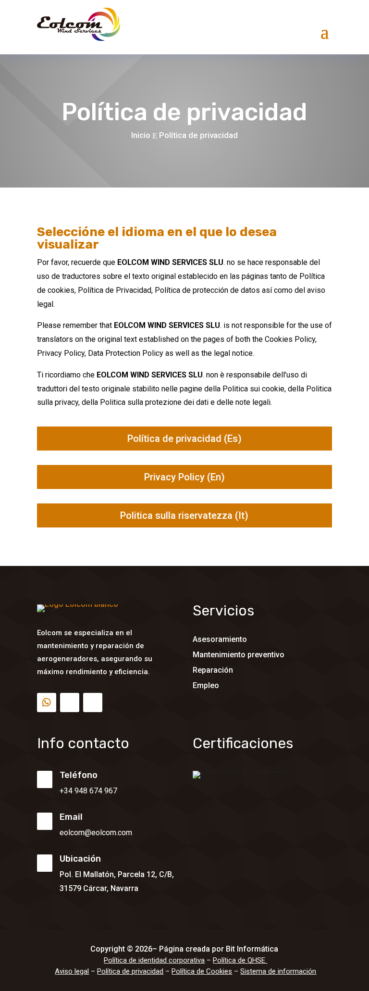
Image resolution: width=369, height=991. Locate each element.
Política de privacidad (130, 971)
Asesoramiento (220, 639)
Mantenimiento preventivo (238, 654)
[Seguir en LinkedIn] (69, 702)
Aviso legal (72, 971)
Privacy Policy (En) (184, 477)
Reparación (213, 670)
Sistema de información (278, 971)
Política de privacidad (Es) (184, 438)
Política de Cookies (202, 971)
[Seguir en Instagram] (92, 702)
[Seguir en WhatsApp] (46, 702)
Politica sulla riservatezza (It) (184, 515)
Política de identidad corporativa (154, 960)
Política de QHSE (240, 960)
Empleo (206, 685)
